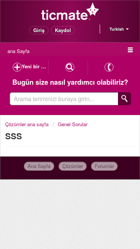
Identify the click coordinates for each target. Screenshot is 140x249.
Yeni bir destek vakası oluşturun (35, 66)
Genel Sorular (72, 124)
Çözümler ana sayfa (27, 124)
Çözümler (72, 165)
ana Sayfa (18, 51)
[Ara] (124, 98)
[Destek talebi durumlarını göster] (70, 67)
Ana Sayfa (39, 165)
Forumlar (104, 165)
